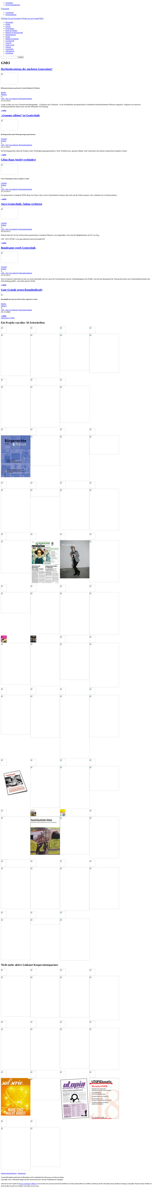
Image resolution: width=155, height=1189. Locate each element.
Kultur (7, 37)
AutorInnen (9, 13)
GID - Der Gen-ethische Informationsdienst (16, 99)
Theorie (8, 47)
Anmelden (9, 3)
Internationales (10, 35)
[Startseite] (5, 9)
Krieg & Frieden (11, 31)
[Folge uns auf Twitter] (29, 18)
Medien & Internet (12, 39)
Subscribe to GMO (8, 318)
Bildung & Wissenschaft (14, 33)
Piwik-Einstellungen (12, 5)
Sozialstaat (9, 53)
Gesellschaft (9, 41)
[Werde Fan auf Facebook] (11, 18)
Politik (7, 24)
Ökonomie (9, 22)
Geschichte (9, 49)
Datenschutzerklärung (9, 1173)
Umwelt (8, 43)
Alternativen (9, 51)
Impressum (22, 1173)
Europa (8, 26)
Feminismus (9, 28)
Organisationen (10, 15)
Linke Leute (9, 45)
